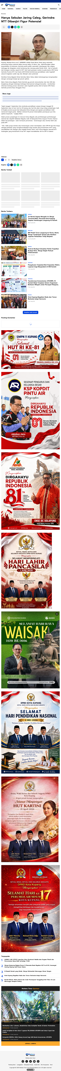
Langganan (20, 1065)
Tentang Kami (12, 1065)
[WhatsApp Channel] (38, 1061)
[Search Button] (58, 4)
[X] (12, 27)
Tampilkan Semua (16, 160)
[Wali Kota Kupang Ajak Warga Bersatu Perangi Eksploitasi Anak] (30, 1007)
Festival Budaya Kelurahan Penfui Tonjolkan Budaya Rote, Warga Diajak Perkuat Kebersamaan (43, 250)
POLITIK (25, 9)
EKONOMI (44, 9)
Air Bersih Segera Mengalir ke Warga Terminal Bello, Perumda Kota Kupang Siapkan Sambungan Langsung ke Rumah (42, 218)
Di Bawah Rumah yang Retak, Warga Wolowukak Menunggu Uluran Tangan (27, 971)
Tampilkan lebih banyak (30, 312)
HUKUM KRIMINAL (35, 9)
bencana (30, 230)
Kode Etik (37, 1065)
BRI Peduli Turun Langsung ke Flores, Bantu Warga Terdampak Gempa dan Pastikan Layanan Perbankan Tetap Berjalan (43, 234)
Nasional (30, 262)
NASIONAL (10, 9)
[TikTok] (30, 1061)
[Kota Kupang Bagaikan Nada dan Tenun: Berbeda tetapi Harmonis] (14, 301)
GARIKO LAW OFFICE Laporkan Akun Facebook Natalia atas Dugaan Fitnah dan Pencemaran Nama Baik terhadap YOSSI (29, 960)
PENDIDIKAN (53, 9)
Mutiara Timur (23, 1067)
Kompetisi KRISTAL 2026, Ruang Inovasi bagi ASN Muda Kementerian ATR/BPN (27, 1037)
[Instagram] (23, 1061)
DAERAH (18, 9)
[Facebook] (9, 27)
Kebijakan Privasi (28, 1065)
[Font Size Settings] (4, 27)
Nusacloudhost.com (35, 1067)
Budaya (30, 246)
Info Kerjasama (45, 1065)
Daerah (30, 214)
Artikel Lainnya (30, 1044)
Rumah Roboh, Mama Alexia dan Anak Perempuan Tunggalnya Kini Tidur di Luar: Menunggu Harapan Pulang (29, 980)
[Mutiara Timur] (30, 1055)
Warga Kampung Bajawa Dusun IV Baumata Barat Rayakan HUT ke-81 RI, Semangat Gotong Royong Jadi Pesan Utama (30, 966)
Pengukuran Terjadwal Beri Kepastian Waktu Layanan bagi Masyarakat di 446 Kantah (44, 266)
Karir (51, 1065)
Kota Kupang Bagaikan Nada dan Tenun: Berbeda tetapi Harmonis (42, 298)
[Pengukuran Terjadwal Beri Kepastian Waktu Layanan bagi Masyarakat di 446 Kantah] (14, 269)
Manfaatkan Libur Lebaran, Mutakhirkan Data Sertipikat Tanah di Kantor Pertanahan (29, 1026)
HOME (3, 9)
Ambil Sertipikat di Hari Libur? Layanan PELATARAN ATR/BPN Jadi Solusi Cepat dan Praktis (29, 1031)
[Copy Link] (21, 27)
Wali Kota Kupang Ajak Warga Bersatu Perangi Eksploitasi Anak (23, 1019)
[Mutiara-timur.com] (10, 4)
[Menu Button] (2, 4)
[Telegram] (15, 27)
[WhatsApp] (18, 27)
